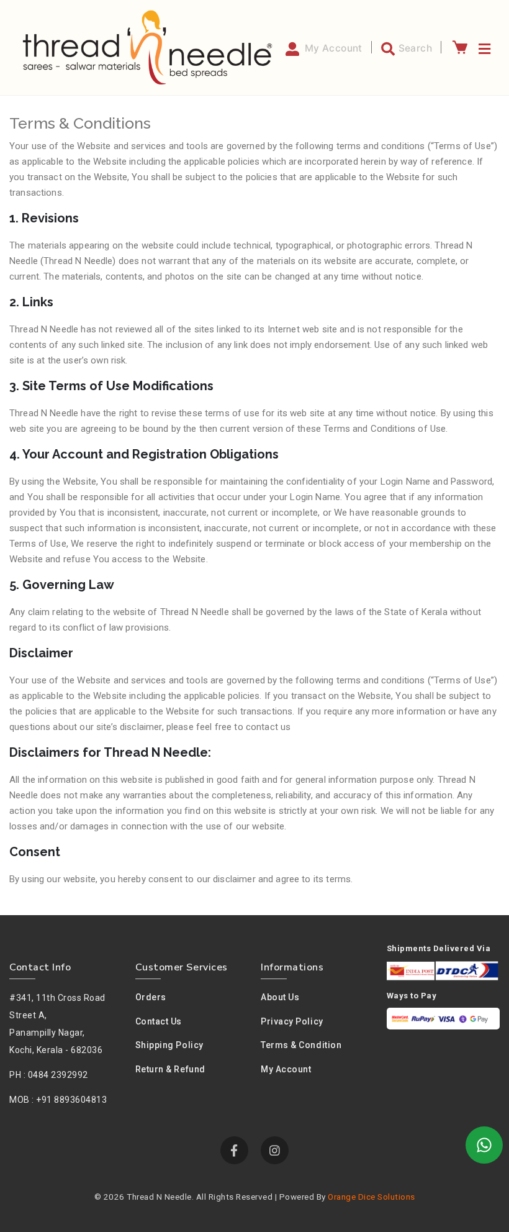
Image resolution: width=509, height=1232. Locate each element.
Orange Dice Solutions (371, 1197)
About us (280, 997)
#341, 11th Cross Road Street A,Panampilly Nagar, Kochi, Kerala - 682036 (57, 1024)
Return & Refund (170, 1069)
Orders (150, 997)
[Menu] (483, 47)
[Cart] (460, 47)
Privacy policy (292, 1021)
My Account (286, 1069)
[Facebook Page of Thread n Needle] (234, 1150)
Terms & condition (301, 1045)
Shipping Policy (169, 1045)
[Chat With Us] (484, 1145)
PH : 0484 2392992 (48, 1075)
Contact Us (158, 1021)
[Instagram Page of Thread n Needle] (275, 1150)
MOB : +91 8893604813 (58, 1100)
